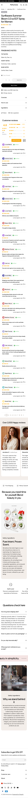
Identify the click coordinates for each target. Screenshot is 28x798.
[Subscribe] (25, 760)
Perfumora (14, 5)
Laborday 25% (11, 9)
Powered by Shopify (18, 794)
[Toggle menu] (1, 4)
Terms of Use (21, 764)
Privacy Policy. (4, 765)
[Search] (21, 4)
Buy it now (14, 85)
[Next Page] (23, 415)
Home (2, 9)
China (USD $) (7, 783)
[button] (4, 415)
